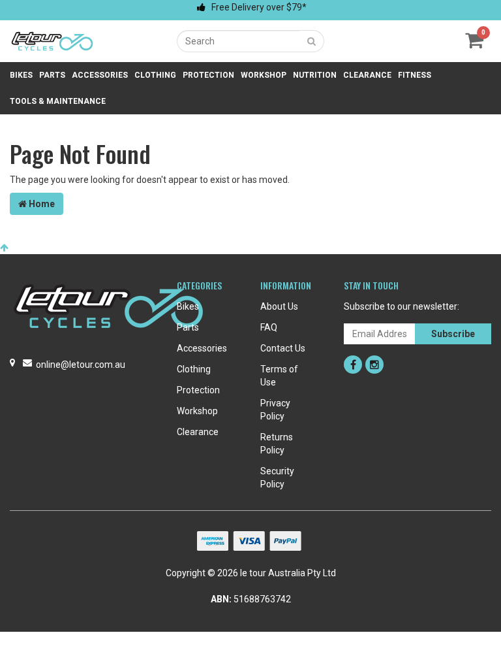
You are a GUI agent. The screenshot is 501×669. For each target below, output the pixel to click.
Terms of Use (279, 375)
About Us (279, 306)
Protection (208, 75)
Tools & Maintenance (58, 101)
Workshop (263, 75)
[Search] (311, 41)
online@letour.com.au (80, 364)
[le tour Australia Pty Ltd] (52, 40)
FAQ (268, 327)
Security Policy (277, 477)
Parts (52, 75)
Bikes (21, 75)
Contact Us (282, 348)
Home (41, 204)
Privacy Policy (275, 409)
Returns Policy (276, 443)
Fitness (414, 75)
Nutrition (315, 75)
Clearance (367, 75)
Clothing (155, 75)
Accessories (100, 75)
